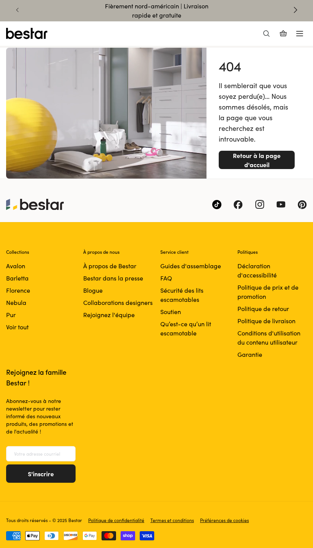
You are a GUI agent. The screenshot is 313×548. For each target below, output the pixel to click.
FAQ (166, 278)
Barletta (17, 278)
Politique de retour (263, 309)
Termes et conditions (172, 520)
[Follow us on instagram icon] (259, 204)
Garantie (249, 354)
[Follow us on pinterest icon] (302, 204)
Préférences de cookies (224, 520)
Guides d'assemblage (190, 266)
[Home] (26, 33)
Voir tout (17, 327)
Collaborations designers (118, 302)
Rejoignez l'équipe (109, 315)
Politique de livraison (266, 321)
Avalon (15, 266)
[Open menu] (299, 33)
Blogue (93, 290)
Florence (18, 290)
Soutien (170, 312)
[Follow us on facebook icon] (238, 204)
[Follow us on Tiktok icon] (216, 204)
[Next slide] (295, 10)
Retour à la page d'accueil (257, 160)
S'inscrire (41, 473)
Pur (11, 315)
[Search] (266, 33)
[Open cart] (283, 33)
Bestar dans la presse (113, 278)
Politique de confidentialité (116, 520)
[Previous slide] (17, 10)
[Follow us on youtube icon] (281, 204)
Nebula (16, 302)
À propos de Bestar (109, 266)
